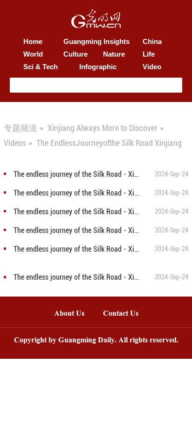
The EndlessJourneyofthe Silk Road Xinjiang (109, 143)
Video (152, 67)
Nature (114, 54)
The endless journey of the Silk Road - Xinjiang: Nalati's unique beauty (78, 249)
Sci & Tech (40, 67)
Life (149, 54)
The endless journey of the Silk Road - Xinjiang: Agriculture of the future (78, 211)
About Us (69, 314)
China (152, 41)
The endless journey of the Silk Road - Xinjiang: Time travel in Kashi (78, 174)
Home (32, 41)
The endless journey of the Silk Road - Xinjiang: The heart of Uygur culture (78, 277)
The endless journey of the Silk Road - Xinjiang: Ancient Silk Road (78, 193)
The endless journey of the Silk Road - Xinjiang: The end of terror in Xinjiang (78, 230)
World (33, 54)
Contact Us (125, 314)
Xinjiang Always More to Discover (103, 128)
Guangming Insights (96, 41)
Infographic (98, 67)
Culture (75, 54)
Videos (15, 143)
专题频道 (20, 128)
